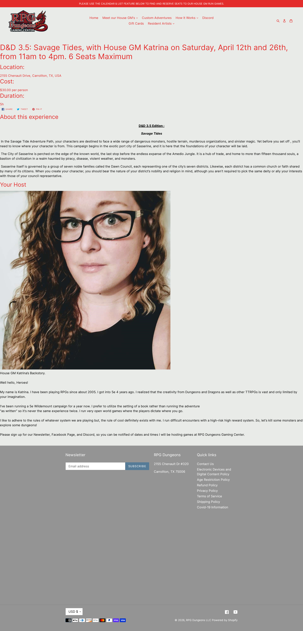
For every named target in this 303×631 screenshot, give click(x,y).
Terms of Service (209, 496)
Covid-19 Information (212, 507)
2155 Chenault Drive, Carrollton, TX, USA (30, 76)
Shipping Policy (208, 502)
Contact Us (205, 464)
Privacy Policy (207, 491)
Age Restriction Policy (213, 480)
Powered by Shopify (225, 620)
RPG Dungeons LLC (198, 620)
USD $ (73, 612)
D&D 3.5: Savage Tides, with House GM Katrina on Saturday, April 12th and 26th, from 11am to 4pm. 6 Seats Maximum (144, 52)
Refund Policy (207, 485)
